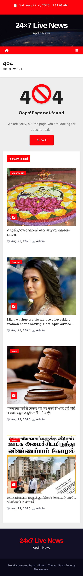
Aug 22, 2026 (21, 241)
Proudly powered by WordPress (27, 565)
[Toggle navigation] (77, 50)
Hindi (14, 351)
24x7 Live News (41, 540)
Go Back (42, 140)
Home (7, 68)
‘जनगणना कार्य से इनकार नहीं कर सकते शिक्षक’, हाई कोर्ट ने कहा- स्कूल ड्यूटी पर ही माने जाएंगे (41, 410)
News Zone (65, 565)
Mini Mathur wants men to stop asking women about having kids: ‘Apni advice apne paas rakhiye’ (39, 323)
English (16, 262)
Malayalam (18, 173)
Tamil (15, 440)
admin (40, 241)
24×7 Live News (41, 25)
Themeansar (41, 569)
